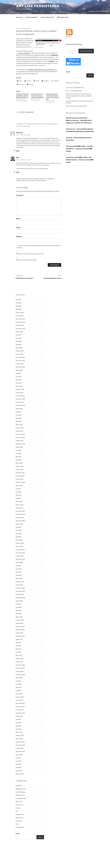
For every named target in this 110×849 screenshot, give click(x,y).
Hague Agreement (21, 789)
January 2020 (19, 546)
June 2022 (18, 453)
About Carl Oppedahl (31, 17)
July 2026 (18, 299)
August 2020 (19, 524)
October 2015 (19, 710)
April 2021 (18, 498)
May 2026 (18, 306)
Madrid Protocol (20, 795)
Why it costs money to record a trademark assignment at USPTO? (37, 95)
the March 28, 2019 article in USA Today (41, 69)
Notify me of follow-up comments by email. (30, 254)
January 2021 (19, 508)
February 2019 (20, 581)
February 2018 (20, 620)
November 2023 (20, 399)
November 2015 (20, 706)
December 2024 (20, 357)
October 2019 (19, 556)
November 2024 (20, 360)
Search (68, 71)
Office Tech (19, 801)
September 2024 (20, 367)
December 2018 (20, 588)
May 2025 (18, 341)
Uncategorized (20, 827)
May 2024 (18, 379)
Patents (21, 112)
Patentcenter (19, 805)
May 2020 (18, 533)
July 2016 (18, 681)
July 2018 (18, 604)
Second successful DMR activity (75, 87)
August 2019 (19, 562)
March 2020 (19, 540)
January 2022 (19, 469)
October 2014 (19, 748)
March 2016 (19, 693)
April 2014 (18, 767)
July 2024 (18, 373)
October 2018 (19, 594)
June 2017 (18, 645)
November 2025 (20, 322)
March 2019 (19, 578)
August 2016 (19, 677)
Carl (28, 28)
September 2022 (20, 444)
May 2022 (18, 456)
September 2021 (20, 482)
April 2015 (18, 729)
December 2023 (20, 396)
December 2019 (20, 549)
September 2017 (20, 636)
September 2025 (20, 328)
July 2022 (18, 450)
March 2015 (19, 732)
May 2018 (18, 610)
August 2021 (19, 485)
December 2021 (20, 472)
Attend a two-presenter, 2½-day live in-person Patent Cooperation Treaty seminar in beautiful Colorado (79, 95)
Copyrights (19, 785)
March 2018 (19, 617)
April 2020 (18, 536)
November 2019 (20, 553)
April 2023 (18, 421)
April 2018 (18, 613)
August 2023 (19, 408)
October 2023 (19, 402)
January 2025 (19, 354)
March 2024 (19, 386)
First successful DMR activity (74, 90)
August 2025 (19, 331)
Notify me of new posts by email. (26, 260)
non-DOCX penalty (21, 798)
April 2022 (18, 460)
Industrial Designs (20, 792)
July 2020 (18, 527)
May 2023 (18, 418)
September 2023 (20, 405)
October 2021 (19, 479)
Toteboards (19, 17)
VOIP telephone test (62, 17)
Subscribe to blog (86, 51)
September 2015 (20, 713)
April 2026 (18, 309)
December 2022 (20, 434)
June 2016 (18, 684)
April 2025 (18, 344)
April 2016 (18, 690)
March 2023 (19, 424)
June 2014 (18, 761)
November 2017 (20, 629)
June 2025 (18, 338)
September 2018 (20, 597)
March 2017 (19, 655)
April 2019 (18, 575)
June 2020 (19, 530)
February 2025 (20, 351)
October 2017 (19, 633)
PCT (17, 811)
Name (18, 219)
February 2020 (20, 543)
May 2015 (18, 726)
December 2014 (20, 742)
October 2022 (19, 440)
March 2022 (19, 463)
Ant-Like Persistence (37, 6)
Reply (18, 151)
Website (19, 236)
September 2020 (20, 520)
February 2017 (20, 658)
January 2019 (19, 585)
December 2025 (20, 319)
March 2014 (19, 770)
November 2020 (20, 514)
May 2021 (18, 495)
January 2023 (19, 431)
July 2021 (18, 488)
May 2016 (18, 687)
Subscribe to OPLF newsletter (74, 44)
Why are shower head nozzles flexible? (76, 106)
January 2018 (19, 623)
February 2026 (20, 312)
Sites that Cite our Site (47, 17)
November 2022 (20, 437)
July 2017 (18, 642)
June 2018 (18, 607)
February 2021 (20, 504)
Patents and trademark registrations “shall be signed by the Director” (22, 95)
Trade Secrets (19, 817)
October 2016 (19, 671)
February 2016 (20, 697)
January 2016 (19, 700)
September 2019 (20, 559)
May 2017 (18, 649)
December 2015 (20, 703)
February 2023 (20, 428)
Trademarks (29, 112)
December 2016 (20, 665)
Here (48, 63)
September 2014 (20, 751)
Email (18, 227)
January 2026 (19, 315)
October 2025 (19, 325)
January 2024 (19, 392)
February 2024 (20, 389)
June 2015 (18, 722)
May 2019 (18, 572)
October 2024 (19, 363)
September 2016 (20, 674)
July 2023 (18, 412)
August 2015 (19, 716)
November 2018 (20, 591)
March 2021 (19, 501)
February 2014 (20, 774)
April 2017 (18, 652)
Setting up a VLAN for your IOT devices (79, 123)
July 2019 (18, 565)
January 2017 (19, 661)
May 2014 (18, 764)
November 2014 (20, 745)
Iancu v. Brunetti (24, 53)
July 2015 (18, 719)
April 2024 (18, 383)
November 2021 (20, 476)
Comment (20, 195)
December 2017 (20, 626)
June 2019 (18, 569)
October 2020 (20, 517)
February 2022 (20, 466)
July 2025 (18, 335)
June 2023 (18, 415)
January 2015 (19, 738)
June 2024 (18, 376)
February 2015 (20, 735)
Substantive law (20, 814)
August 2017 (19, 639)
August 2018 (19, 601)
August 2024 (19, 370)
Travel (17, 824)
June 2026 (18, 303)
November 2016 (20, 668)
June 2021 (18, 492)
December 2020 (20, 511)
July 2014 (18, 758)
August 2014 (19, 754)
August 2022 (19, 447)
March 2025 (19, 347)
